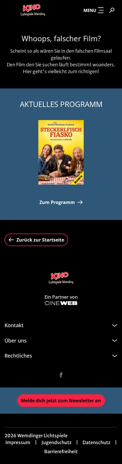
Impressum (17, 442)
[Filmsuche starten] (111, 10)
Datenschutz (96, 442)
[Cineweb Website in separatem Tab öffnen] (61, 303)
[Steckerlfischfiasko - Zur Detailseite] (61, 152)
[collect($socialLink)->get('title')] (61, 375)
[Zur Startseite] (33, 10)
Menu (89, 10)
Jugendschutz (56, 442)
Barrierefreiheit (61, 451)
